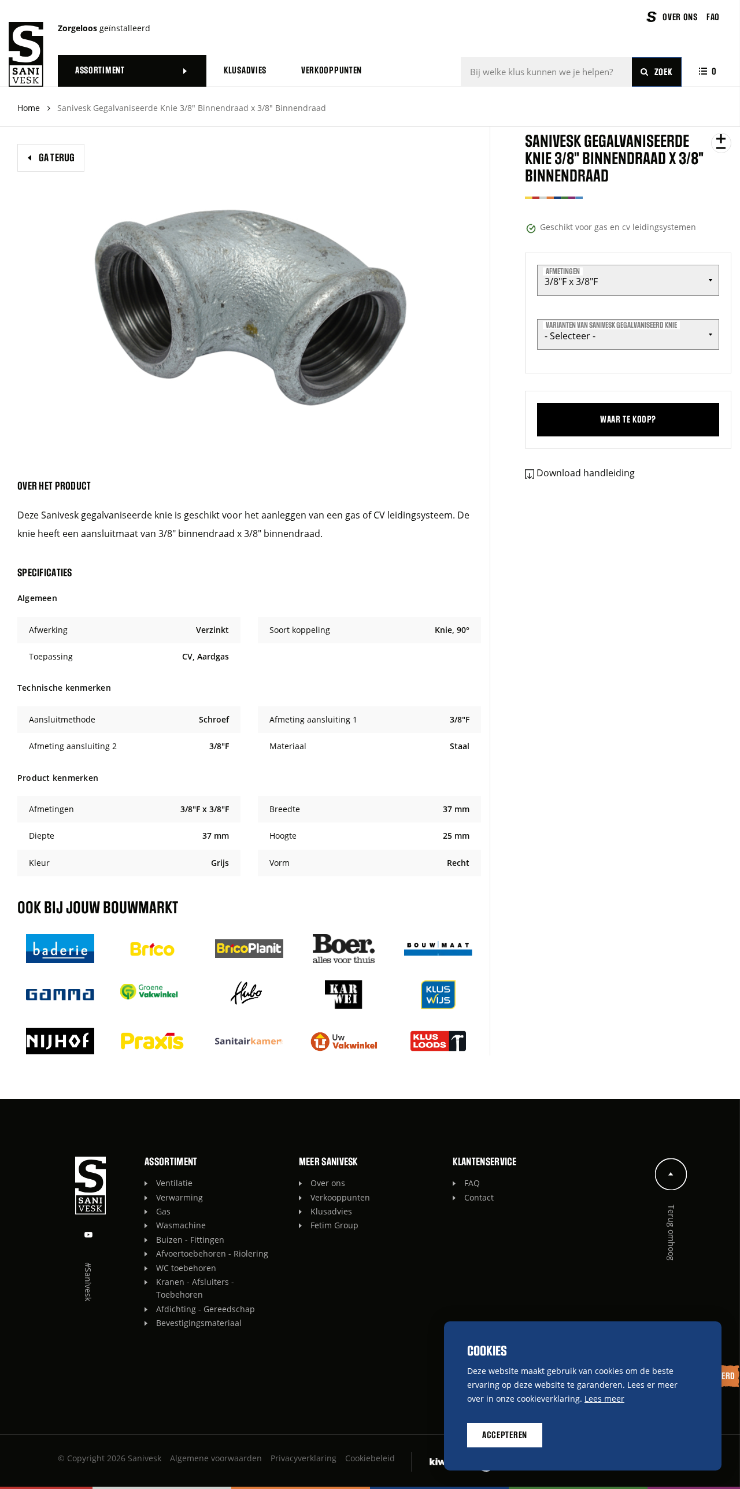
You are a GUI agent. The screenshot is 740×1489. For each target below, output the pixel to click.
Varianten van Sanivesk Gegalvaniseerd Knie (611, 325)
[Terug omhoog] (671, 1174)
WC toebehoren (186, 1267)
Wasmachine (181, 1225)
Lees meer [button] (604, 1398)
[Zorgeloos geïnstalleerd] (26, 54)
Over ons (327, 1182)
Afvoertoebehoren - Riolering (212, 1253)
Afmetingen (563, 271)
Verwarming (179, 1197)
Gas (163, 1211)
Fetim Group (334, 1225)
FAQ (472, 1182)
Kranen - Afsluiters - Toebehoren (195, 1288)
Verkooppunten (340, 1197)
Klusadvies (331, 1211)
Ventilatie (174, 1182)
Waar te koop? (628, 419)
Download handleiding (585, 472)
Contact (479, 1197)
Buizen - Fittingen (190, 1239)
